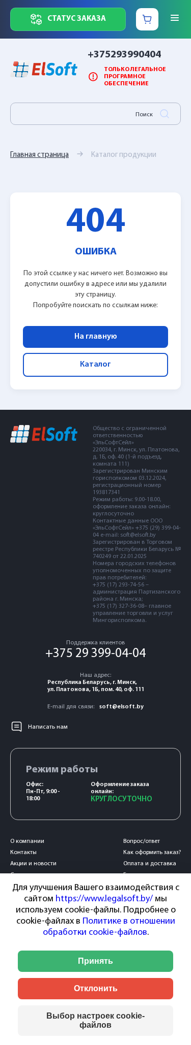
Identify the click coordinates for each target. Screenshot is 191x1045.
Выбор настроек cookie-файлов (95, 1020)
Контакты (23, 853)
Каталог (95, 365)
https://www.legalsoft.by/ (104, 899)
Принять (95, 961)
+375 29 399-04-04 (95, 653)
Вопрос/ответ (141, 841)
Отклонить (96, 988)
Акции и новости (33, 864)
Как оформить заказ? (152, 853)
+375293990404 (124, 55)
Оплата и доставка (149, 864)
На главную (95, 337)
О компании (27, 841)
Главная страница (39, 155)
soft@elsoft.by (121, 707)
